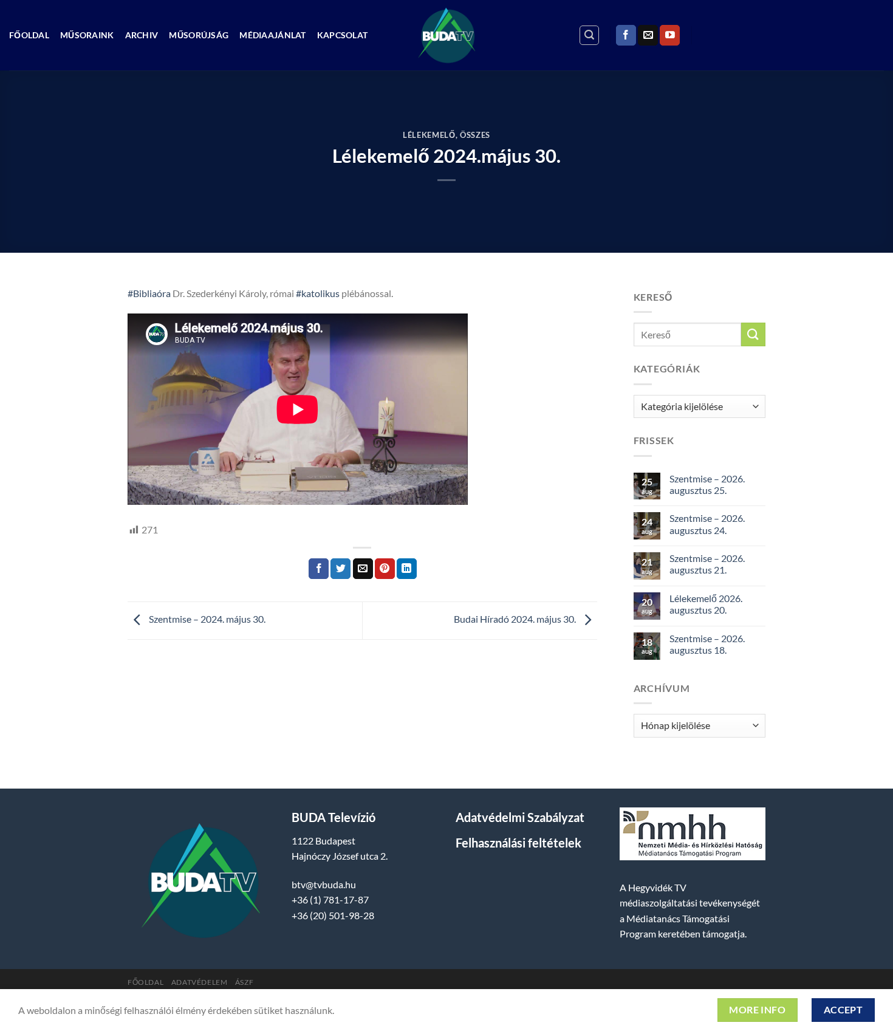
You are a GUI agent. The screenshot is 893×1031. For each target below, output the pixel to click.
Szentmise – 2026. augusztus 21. (707, 563)
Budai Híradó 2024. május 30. (516, 619)
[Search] (589, 35)
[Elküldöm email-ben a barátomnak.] (363, 568)
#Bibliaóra (149, 293)
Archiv (142, 35)
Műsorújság (198, 35)
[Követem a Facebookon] (626, 35)
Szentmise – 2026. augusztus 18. (707, 644)
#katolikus (318, 293)
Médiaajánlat (272, 35)
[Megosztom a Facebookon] (319, 568)
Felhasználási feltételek (518, 842)
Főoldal (29, 35)
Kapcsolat (342, 35)
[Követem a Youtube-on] (670, 35)
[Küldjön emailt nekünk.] (648, 35)
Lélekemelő (429, 135)
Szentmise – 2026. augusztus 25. (707, 484)
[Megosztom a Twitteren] (340, 568)
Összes (475, 135)
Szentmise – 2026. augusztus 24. (707, 523)
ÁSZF (244, 982)
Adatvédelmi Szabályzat (520, 817)
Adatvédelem (199, 982)
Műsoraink (87, 35)
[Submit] (753, 334)
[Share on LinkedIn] (407, 568)
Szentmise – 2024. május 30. (206, 619)
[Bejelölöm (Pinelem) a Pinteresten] (385, 568)
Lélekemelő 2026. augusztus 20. (705, 603)
